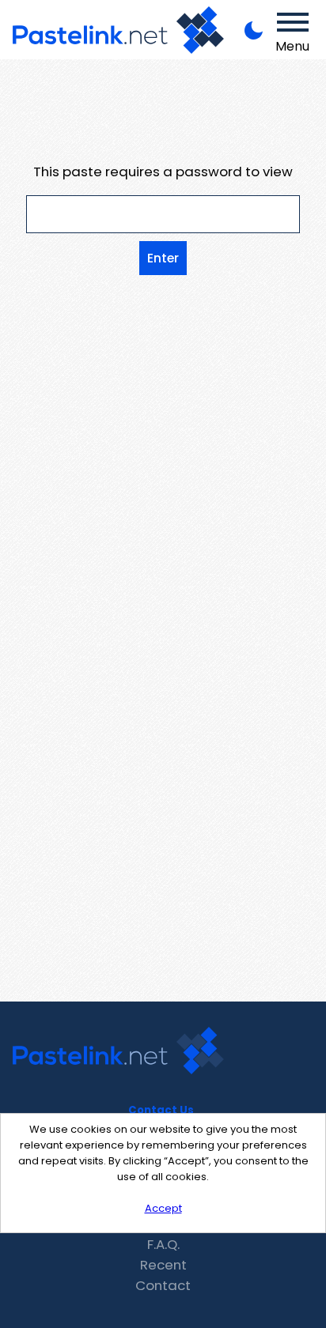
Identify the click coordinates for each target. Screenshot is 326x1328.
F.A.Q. (163, 1244)
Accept (163, 1208)
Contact (163, 1285)
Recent (163, 1264)
